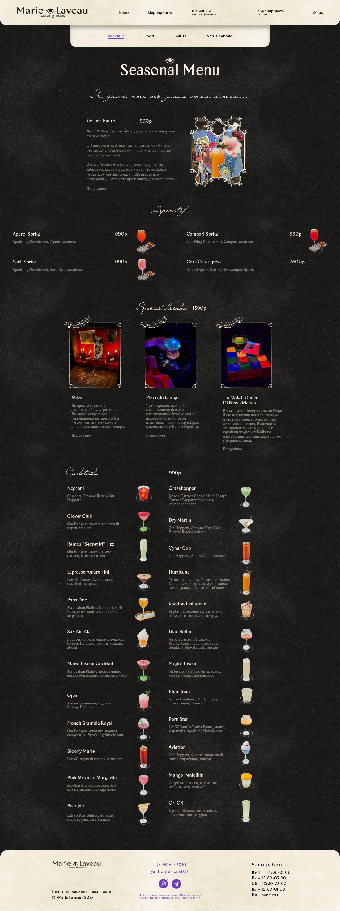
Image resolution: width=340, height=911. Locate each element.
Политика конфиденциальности (81, 892)
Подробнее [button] (232, 449)
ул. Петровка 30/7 (170, 872)
